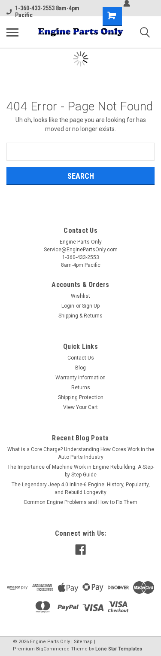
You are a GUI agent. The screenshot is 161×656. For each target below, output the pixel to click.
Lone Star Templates (118, 649)
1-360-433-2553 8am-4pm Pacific (47, 11)
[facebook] (80, 549)
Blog (80, 368)
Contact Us (80, 358)
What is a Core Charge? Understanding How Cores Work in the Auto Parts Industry (80, 453)
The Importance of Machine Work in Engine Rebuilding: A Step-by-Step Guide (80, 471)
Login (67, 306)
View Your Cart (80, 407)
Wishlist (80, 296)
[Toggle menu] (12, 32)
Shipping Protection (80, 397)
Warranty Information (80, 378)
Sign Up (91, 306)
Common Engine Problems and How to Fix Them (80, 502)
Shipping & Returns (80, 316)
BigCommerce (53, 649)
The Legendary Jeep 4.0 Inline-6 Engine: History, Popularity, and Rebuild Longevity (81, 488)
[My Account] (126, 3)
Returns (80, 387)
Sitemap (83, 641)
